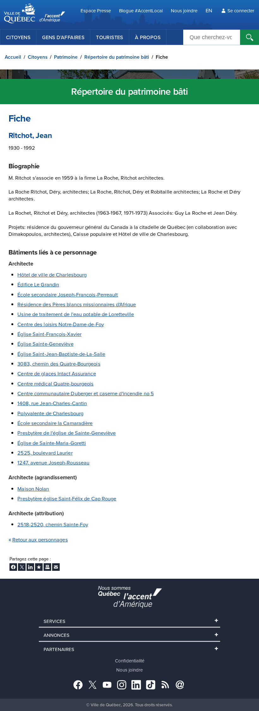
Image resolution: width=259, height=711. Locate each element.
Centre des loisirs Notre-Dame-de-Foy (60, 324)
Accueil (13, 57)
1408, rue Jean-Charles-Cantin (52, 403)
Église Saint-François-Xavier (49, 334)
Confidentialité (129, 660)
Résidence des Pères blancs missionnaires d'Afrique (76, 304)
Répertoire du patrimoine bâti (116, 57)
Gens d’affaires (63, 37)
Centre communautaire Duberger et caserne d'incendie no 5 (85, 393)
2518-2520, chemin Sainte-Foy (52, 524)
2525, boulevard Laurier (44, 452)
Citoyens (18, 37)
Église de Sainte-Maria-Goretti (51, 442)
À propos (147, 37)
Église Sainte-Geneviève (45, 343)
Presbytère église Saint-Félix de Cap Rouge (66, 498)
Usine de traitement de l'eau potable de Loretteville (75, 314)
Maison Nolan (33, 488)
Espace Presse (96, 10)
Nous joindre (184, 10)
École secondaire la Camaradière (55, 423)
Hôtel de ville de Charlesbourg (52, 274)
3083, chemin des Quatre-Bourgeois (58, 363)
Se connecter (240, 10)
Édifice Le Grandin (38, 284)
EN (209, 10)
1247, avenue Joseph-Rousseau (53, 462)
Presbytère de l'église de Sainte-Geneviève (66, 432)
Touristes (109, 37)
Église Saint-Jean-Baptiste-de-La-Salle (61, 353)
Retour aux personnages (40, 539)
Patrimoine (66, 57)
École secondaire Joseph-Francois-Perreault (67, 294)
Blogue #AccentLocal (141, 10)
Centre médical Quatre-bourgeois (55, 383)
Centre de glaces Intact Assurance (56, 373)
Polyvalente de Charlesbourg (50, 413)
